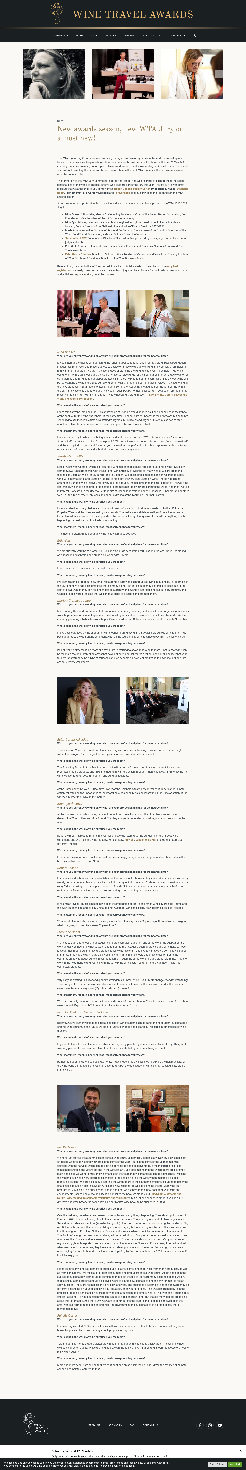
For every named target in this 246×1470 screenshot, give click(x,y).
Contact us (177, 35)
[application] (95, 35)
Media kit (94, 1425)
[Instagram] (210, 1425)
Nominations (85, 35)
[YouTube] (219, 1425)
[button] (194, 35)
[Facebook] (200, 1425)
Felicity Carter (141, 188)
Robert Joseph (123, 188)
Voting (129, 35)
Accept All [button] (235, 1464)
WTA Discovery (152, 35)
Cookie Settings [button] (217, 1464)
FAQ (132, 1425)
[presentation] (28, 74)
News (60, 121)
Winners (110, 35)
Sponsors (115, 1425)
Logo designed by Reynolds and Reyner (37, 1434)
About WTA (61, 35)
